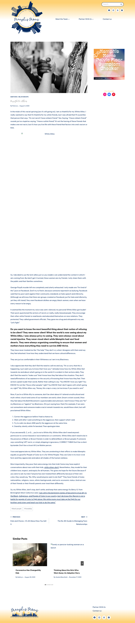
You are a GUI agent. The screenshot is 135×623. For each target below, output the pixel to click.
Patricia (15, 106)
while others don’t (51, 467)
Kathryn (20, 577)
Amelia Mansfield (61, 577)
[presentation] (30, 554)
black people (16, 509)
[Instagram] (113, 10)
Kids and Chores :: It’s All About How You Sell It (28, 521)
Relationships (24, 97)
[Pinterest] (122, 10)
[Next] (82, 563)
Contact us (107, 19)
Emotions (13, 97)
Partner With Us (99, 607)
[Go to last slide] (15, 563)
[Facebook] (109, 10)
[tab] (45, 584)
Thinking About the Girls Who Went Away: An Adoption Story (67, 572)
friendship (28, 509)
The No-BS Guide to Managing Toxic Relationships (72, 521)
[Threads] (117, 10)
